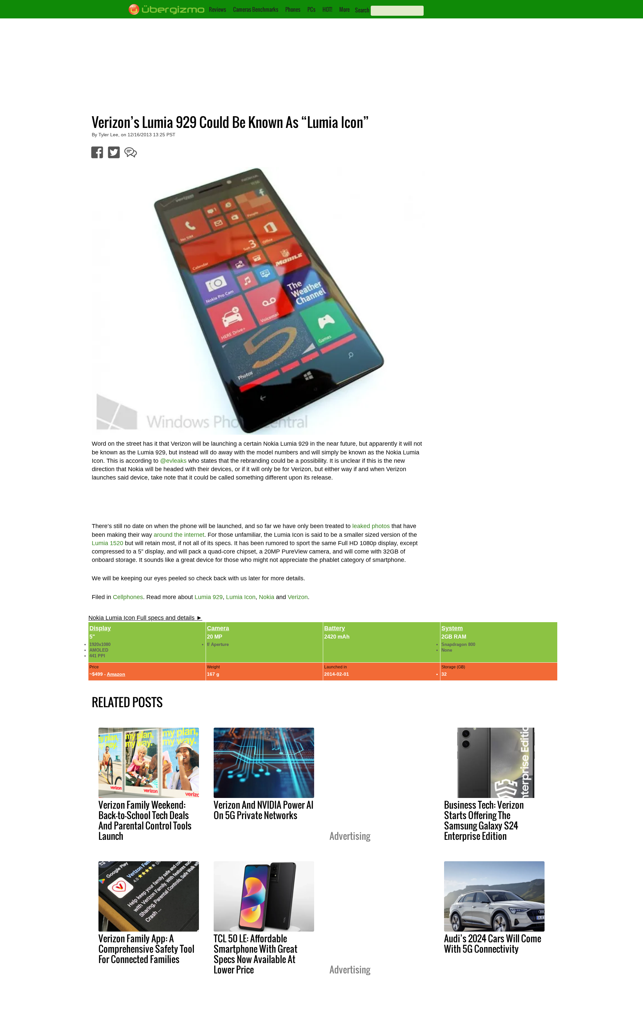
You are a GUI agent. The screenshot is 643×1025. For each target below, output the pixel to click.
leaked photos (371, 526)
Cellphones (128, 597)
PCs (311, 9)
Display (100, 628)
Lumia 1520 (107, 543)
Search (362, 10)
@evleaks (173, 460)
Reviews (217, 9)
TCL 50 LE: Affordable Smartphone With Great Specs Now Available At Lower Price (255, 954)
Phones (292, 9)
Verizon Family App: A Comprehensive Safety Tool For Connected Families (146, 949)
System (452, 628)
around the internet (179, 534)
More (344, 9)
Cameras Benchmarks (255, 9)
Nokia (266, 597)
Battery (334, 628)
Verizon (298, 597)
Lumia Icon (241, 597)
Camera (218, 628)
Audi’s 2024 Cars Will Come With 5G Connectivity (492, 943)
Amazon (116, 674)
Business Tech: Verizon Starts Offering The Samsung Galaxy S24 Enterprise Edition (484, 820)
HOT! (327, 9)
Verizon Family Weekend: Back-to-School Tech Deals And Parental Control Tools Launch (145, 820)
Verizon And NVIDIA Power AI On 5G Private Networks (263, 810)
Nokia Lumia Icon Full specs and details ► (145, 617)
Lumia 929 (209, 597)
